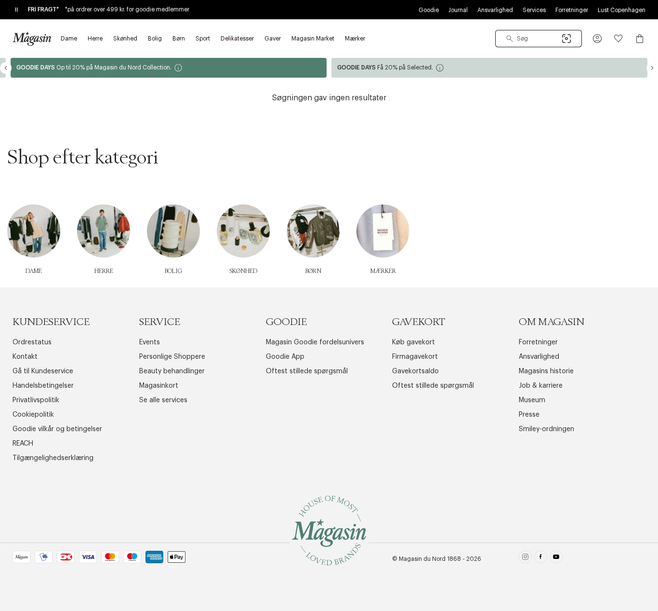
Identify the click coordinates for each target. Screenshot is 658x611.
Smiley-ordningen (546, 429)
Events (149, 342)
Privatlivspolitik (36, 400)
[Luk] (480, 354)
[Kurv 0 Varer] (639, 38)
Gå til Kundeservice (43, 371)
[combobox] (538, 38)
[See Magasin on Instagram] (525, 558)
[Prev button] (6, 68)
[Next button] (652, 68)
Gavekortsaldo (415, 371)
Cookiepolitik (33, 414)
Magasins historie (546, 371)
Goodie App (285, 356)
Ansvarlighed (495, 10)
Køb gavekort (413, 342)
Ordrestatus (32, 342)
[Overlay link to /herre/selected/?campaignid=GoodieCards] (489, 68)
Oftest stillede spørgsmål (307, 371)
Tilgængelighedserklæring (53, 458)
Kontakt (25, 356)
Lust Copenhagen (621, 10)
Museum (532, 400)
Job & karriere (541, 385)
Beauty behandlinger (172, 371)
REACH (23, 443)
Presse (529, 414)
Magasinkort (158, 385)
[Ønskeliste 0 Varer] (618, 38)
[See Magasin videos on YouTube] (556, 558)
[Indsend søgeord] (509, 38)
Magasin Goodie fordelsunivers (315, 342)
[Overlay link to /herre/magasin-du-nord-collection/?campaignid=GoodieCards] (169, 68)
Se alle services (163, 400)
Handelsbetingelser (43, 385)
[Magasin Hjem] (32, 38)
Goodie (429, 10)
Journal (458, 10)
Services (534, 10)
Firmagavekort (415, 356)
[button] (597, 38)
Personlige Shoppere (172, 356)
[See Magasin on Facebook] (540, 558)
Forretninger (571, 10)
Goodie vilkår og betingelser (57, 429)
